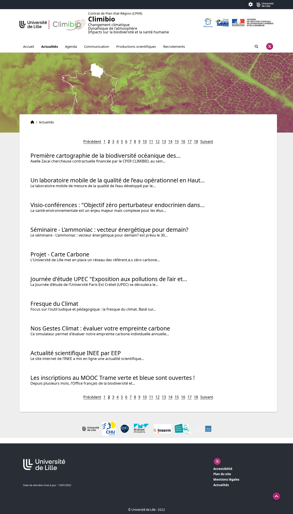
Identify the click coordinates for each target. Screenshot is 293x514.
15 (177, 141)
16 (183, 141)
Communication (96, 46)
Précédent (92, 141)
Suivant (206, 141)
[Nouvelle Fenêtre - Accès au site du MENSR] (252, 22)
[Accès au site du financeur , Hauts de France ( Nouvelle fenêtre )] (208, 22)
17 (189, 141)
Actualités (49, 46)
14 (170, 141)
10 (145, 141)
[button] (276, 496)
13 (164, 141)
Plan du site (222, 474)
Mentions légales (226, 479)
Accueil (28, 46)
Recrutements (174, 46)
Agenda (71, 46)
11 (151, 141)
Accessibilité (222, 469)
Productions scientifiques (136, 46)
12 (157, 141)
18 (196, 141)
